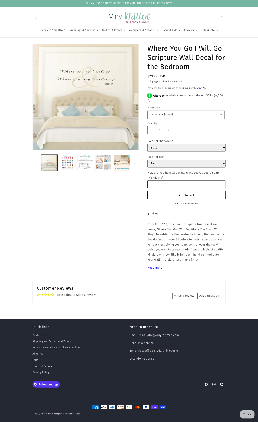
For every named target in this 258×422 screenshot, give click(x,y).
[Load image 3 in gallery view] (85, 163)
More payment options (186, 203)
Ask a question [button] (209, 295)
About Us (37, 353)
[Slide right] (135, 163)
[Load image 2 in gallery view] (67, 163)
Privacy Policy (40, 372)
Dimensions (153, 107)
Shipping (152, 81)
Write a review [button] (184, 295)
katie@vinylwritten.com (162, 335)
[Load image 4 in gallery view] (103, 163)
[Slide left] (36, 163)
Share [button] (154, 213)
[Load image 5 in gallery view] (122, 163)
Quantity (152, 123)
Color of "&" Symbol (160, 141)
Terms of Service (42, 366)
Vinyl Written (47, 414)
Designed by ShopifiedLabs (67, 414)
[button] (36, 17)
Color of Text (156, 157)
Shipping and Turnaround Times (51, 341)
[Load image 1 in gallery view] (49, 163)
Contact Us (39, 335)
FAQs (35, 359)
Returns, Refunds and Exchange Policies (56, 347)
